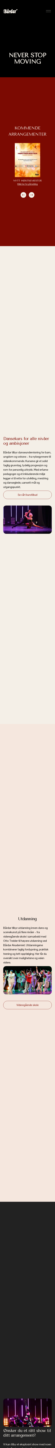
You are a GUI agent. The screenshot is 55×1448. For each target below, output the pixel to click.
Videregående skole (27, 1005)
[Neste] (31, 195)
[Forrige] (23, 195)
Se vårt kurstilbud (27, 494)
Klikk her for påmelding (27, 184)
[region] (27, 170)
